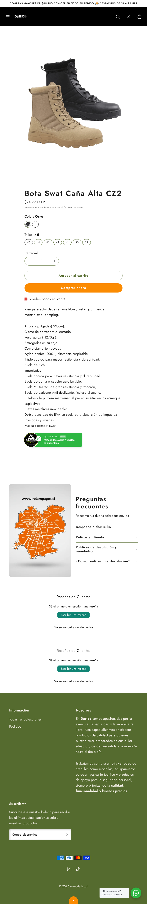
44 (38, 242)
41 (67, 242)
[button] (7, 16)
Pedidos (15, 726)
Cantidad (31, 253)
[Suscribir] (67, 834)
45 (28, 242)
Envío (47, 207)
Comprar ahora (73, 287)
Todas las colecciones (25, 719)
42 (57, 242)
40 (77, 242)
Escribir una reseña (73, 615)
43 (48, 242)
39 (86, 242)
